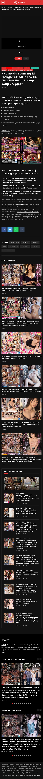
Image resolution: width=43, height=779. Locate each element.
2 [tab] (14, 703)
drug (4, 246)
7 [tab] (24, 703)
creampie (26, 242)
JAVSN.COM (19, 776)
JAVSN (4, 645)
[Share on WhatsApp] (16, 229)
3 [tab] (16, 703)
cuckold (35, 242)
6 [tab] (22, 703)
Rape (17, 70)
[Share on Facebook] (4, 229)
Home (3, 7)
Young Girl (29, 70)
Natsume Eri (25, 246)
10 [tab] (30, 703)
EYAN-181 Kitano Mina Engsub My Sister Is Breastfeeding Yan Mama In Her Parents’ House (22, 357)
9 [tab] (28, 703)
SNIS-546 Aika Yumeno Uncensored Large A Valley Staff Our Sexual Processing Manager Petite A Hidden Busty (22, 193)
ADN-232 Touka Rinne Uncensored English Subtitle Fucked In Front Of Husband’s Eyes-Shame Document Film (26, 511)
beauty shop (15, 242)
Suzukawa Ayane (8, 250)
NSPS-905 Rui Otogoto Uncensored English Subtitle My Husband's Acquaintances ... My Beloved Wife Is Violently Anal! (19, 180)
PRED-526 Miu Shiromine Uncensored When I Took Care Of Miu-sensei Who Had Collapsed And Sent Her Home (21, 390)
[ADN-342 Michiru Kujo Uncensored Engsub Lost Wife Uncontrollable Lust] (9, 604)
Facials (21, 68)
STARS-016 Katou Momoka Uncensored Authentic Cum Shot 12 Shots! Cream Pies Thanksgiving (22, 187)
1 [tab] (12, 703)
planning (35, 246)
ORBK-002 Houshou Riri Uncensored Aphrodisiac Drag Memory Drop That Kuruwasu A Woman (27, 573)
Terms (38, 776)
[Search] (40, 2)
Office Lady (11, 70)
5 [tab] (20, 703)
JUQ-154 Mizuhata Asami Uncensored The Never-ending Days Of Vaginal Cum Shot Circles (19, 289)
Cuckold (15, 68)
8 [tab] (26, 703)
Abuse (10, 7)
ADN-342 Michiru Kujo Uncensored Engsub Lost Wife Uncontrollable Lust (26, 601)
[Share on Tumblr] (22, 229)
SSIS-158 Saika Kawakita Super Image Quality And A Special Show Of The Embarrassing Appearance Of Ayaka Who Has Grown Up (20, 424)
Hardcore (27, 68)
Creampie (9, 68)
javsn (11, 488)
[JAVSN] (21, 2)
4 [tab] (18, 703)
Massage (4, 70)
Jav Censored (35, 68)
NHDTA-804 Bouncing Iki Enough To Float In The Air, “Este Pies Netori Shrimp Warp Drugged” (21, 100)
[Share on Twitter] (10, 229)
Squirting (22, 70)
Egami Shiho (14, 246)
